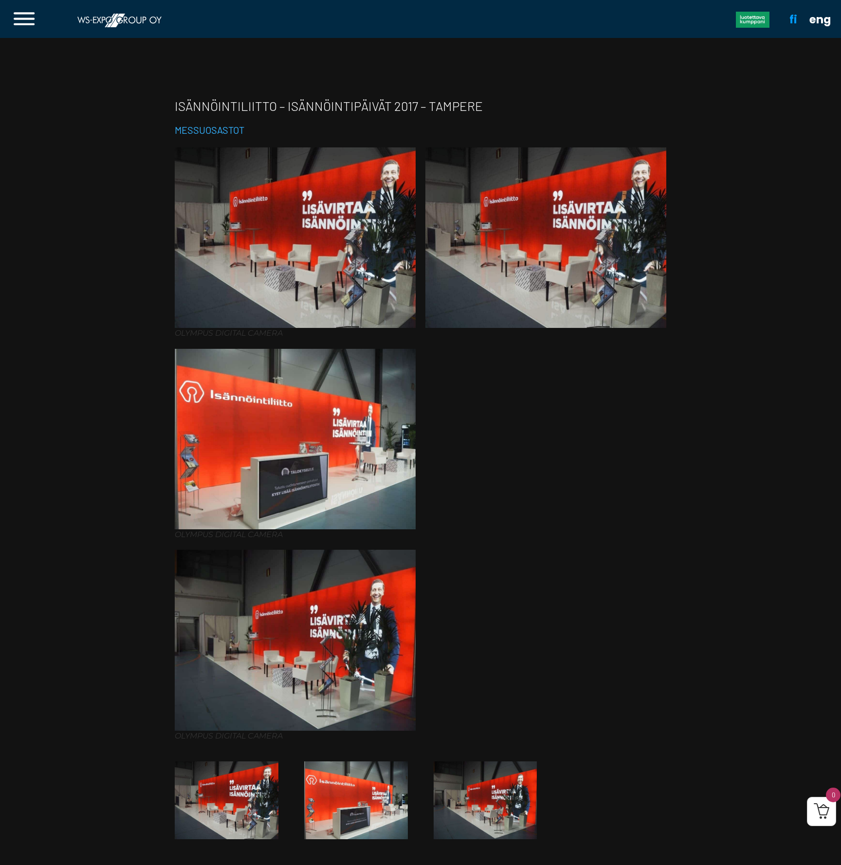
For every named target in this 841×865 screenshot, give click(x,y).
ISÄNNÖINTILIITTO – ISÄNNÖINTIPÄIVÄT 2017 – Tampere (329, 105)
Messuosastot (209, 130)
